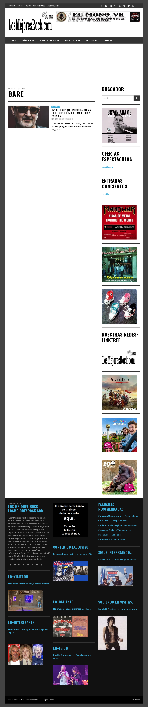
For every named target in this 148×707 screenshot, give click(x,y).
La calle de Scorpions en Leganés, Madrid (117, 559)
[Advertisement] (74, 65)
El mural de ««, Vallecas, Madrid (28, 583)
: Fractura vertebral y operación (117, 609)
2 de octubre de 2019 (66, 119)
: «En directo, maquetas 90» (72, 554)
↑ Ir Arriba (136, 700)
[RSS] (119, 5)
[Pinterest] (115, 5)
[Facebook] (102, 5)
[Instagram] (106, 5)
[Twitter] (128, 5)
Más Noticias (56, 107)
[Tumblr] (124, 5)
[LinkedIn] (110, 5)
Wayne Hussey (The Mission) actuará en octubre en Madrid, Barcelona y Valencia (71, 113)
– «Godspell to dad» (112, 520)
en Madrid (72, 609)
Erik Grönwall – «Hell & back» (111, 539)
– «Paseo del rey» (118, 516)
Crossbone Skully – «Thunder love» (114, 530)
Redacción (54, 119)
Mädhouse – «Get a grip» (110, 534)
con (64, 655)
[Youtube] (133, 5)
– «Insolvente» (117, 525)
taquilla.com (107, 167)
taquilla (105, 194)
